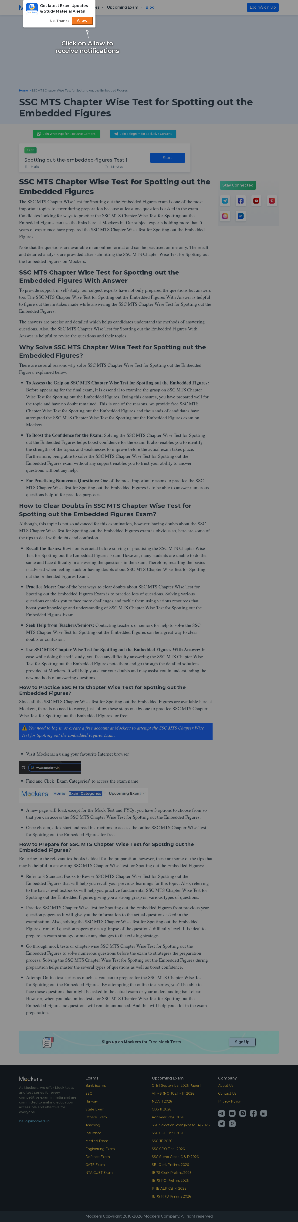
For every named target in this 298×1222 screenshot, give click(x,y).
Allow (82, 20)
